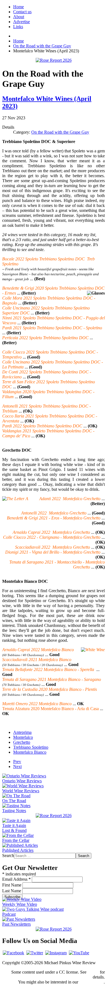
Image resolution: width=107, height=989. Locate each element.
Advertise (21, 21)
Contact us (22, 11)
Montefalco (23, 737)
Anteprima (22, 732)
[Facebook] (13, 952)
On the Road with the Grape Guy (60, 132)
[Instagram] (56, 952)
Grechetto (21, 742)
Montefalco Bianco (29, 752)
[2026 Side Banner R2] (54, 929)
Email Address (16, 879)
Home (18, 6)
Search (8, 855)
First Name (12, 885)
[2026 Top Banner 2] (54, 60)
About (18, 16)
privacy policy (91, 982)
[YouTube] (79, 952)
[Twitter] (35, 952)
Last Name (12, 890)
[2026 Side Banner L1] (54, 815)
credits (93, 972)
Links (18, 26)
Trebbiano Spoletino (30, 747)
